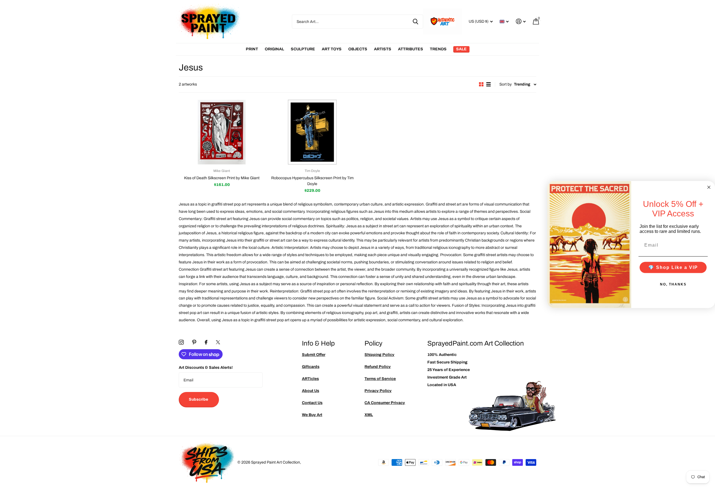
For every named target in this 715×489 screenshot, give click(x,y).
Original (274, 49)
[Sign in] (521, 21)
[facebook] (206, 342)
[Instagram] (181, 342)
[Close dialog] (709, 187)
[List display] (488, 84)
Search (415, 22)
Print (252, 49)
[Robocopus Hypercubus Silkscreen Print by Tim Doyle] (312, 132)
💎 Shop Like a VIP (673, 267)
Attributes (410, 49)
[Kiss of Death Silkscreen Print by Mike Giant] (222, 132)
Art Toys (332, 49)
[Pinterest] (194, 342)
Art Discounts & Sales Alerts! (206, 367)
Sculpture (303, 49)
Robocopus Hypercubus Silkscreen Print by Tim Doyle (312, 181)
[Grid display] (481, 84)
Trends (438, 49)
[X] (218, 342)
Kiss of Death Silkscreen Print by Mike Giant (221, 178)
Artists (382, 49)
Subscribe (199, 399)
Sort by (505, 84)
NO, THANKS (673, 284)
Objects (357, 49)
